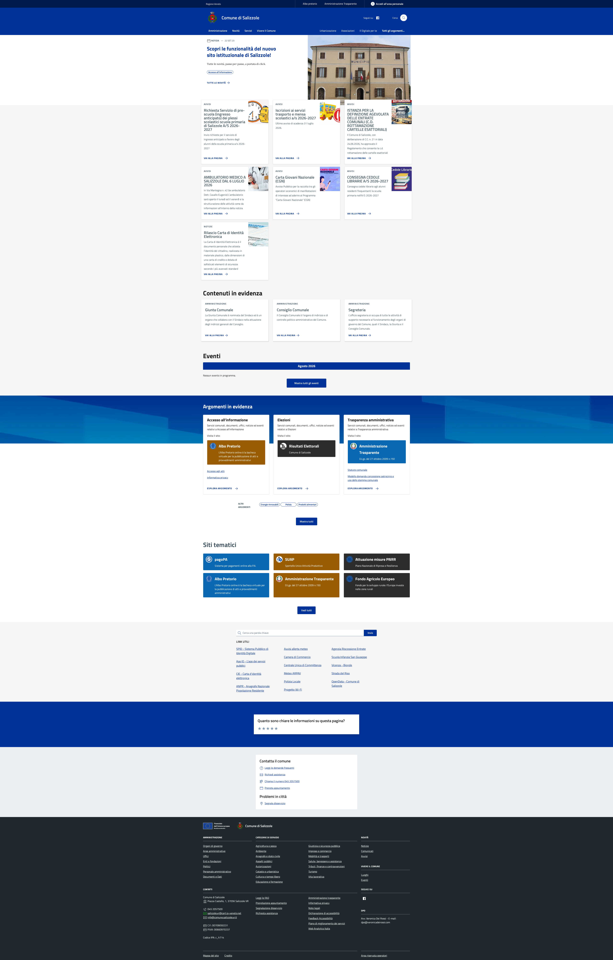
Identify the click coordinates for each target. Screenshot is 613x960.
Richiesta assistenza (267, 913)
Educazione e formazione (269, 882)
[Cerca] (403, 17)
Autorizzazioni (263, 866)
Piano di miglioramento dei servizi (326, 923)
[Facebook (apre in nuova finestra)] (376, 18)
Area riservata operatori (374, 955)
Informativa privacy (318, 903)
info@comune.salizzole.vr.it (222, 917)
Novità (235, 31)
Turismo (312, 871)
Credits (228, 955)
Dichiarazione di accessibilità (323, 913)
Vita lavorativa (316, 877)
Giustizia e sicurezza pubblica (324, 846)
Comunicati (367, 851)
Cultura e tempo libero (268, 877)
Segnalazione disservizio (269, 908)
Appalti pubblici (264, 861)
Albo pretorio (310, 4)
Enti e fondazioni (212, 861)
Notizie (365, 846)
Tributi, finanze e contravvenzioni (326, 866)
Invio (370, 633)
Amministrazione (217, 31)
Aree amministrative (214, 851)
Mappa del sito (211, 955)
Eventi (364, 880)
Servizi (248, 31)
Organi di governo (212, 846)
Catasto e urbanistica (267, 871)
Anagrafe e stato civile (268, 856)
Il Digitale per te (368, 31)
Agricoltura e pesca (266, 846)
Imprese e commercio (319, 851)
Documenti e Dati (212, 877)
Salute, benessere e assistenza (325, 861)
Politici (206, 866)
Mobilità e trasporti (318, 856)
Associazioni (348, 31)
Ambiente (261, 851)
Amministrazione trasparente (324, 898)
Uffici (206, 856)
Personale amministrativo (217, 871)
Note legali (314, 908)
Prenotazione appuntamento (271, 903)
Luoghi (364, 875)
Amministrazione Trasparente (341, 4)
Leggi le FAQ (262, 898)
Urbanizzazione (328, 31)
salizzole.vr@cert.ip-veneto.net (224, 913)
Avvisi (364, 856)
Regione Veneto (213, 4)
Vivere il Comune (266, 31)
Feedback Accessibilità (320, 918)
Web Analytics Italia (319, 928)
